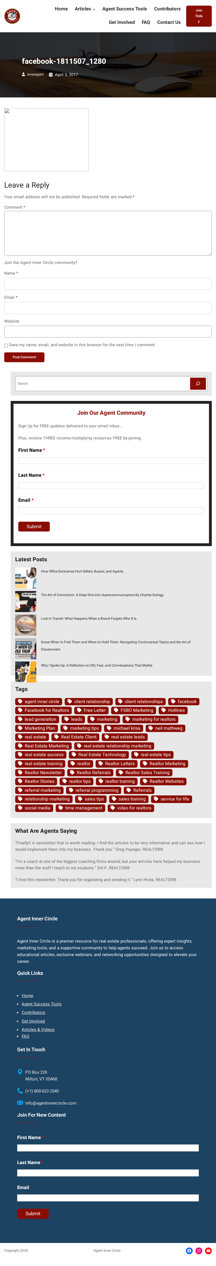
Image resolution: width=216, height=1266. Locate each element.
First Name (31, 450)
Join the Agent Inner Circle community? (40, 263)
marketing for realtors (154, 719)
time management (83, 808)
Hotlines (176, 710)
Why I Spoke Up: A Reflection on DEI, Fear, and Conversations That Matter (96, 665)
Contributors (33, 1012)
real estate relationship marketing (117, 746)
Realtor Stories (39, 781)
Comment (14, 207)
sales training (132, 799)
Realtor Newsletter (43, 772)
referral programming (97, 790)
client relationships (144, 701)
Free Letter (95, 710)
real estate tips (156, 754)
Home (27, 996)
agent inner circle (42, 701)
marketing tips (84, 728)
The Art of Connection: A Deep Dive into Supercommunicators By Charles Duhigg (102, 594)
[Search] (198, 384)
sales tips (94, 799)
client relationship (92, 701)
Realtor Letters (120, 763)
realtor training (120, 781)
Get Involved (33, 1021)
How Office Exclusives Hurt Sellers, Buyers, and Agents (82, 571)
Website (11, 321)
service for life (175, 799)
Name (11, 273)
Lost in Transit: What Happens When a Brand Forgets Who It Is (88, 618)
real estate (35, 737)
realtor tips (80, 781)
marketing (107, 719)
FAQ (25, 1036)
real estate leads (128, 737)
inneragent (35, 74)
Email (10, 297)
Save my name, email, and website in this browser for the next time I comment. (82, 345)
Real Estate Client (78, 737)
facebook (187, 701)
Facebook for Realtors (47, 710)
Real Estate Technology (102, 754)
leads (76, 719)
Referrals (142, 790)
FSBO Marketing (137, 710)
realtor (83, 763)
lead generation (40, 719)
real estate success (44, 754)
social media (37, 808)
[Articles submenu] (94, 9)
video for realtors (134, 808)
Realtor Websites (167, 781)
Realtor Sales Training (147, 772)
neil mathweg (169, 728)
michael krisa (127, 728)
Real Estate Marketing (47, 746)
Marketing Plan (40, 728)
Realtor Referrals (94, 772)
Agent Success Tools (42, 1004)
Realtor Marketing (167, 763)
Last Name (31, 475)
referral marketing (43, 790)
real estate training (43, 763)
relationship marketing (47, 799)
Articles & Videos (38, 1030)
